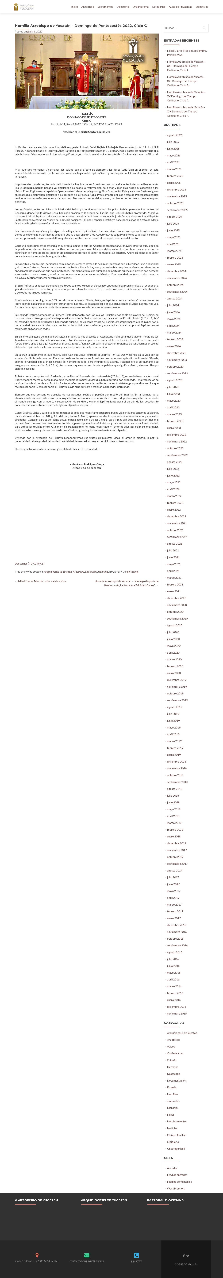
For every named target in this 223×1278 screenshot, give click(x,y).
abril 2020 (173, 652)
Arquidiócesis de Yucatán (58, 571)
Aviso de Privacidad (180, 6)
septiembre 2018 (177, 781)
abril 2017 (173, 897)
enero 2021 (174, 591)
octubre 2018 (175, 775)
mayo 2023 (173, 400)
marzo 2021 (174, 577)
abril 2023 (173, 407)
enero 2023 (174, 427)
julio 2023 (173, 387)
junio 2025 (173, 230)
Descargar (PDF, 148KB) (29, 563)
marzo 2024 (174, 332)
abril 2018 (173, 816)
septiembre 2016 (177, 945)
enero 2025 (174, 264)
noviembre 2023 (177, 359)
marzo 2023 (174, 414)
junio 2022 (173, 475)
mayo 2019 (173, 727)
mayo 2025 (173, 237)
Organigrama (141, 6)
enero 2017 (174, 918)
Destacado (91, 571)
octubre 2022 (175, 448)
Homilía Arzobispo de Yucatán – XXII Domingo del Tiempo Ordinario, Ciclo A (186, 66)
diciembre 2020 (176, 598)
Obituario (173, 1141)
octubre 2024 (175, 284)
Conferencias (175, 1053)
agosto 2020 (174, 625)
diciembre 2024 (176, 271)
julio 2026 (173, 141)
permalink (133, 571)
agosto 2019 (174, 707)
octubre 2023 (175, 366)
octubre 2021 (175, 530)
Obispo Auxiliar (176, 1135)
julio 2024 (173, 305)
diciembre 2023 (176, 352)
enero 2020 (174, 673)
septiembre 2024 (177, 291)
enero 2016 (174, 999)
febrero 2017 (175, 911)
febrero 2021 (175, 584)
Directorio (123, 6)
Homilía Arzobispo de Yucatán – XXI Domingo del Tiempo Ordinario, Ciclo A (186, 81)
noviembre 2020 (177, 604)
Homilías (103, 571)
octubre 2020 (175, 611)
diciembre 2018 (176, 761)
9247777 (136, 1261)
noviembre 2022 (177, 441)
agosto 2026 (174, 135)
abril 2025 (173, 244)
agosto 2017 (174, 870)
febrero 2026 (175, 175)
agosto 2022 (174, 461)
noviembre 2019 (177, 686)
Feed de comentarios (179, 1181)
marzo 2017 (174, 904)
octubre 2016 (175, 938)
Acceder (172, 1168)
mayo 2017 (173, 890)
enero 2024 (174, 346)
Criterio (171, 1060)
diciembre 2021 (176, 516)
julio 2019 (173, 713)
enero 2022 (174, 509)
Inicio (74, 6)
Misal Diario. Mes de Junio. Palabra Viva (40, 581)
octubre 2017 (175, 856)
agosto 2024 (174, 298)
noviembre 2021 (177, 523)
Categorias (158, 6)
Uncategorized (176, 1148)
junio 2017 (173, 884)
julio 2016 (173, 959)
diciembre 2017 (176, 843)
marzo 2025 (174, 250)
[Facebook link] (183, 1256)
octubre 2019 (175, 693)
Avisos (171, 1046)
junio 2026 (173, 148)
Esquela (171, 1087)
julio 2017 (173, 877)
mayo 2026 (173, 155)
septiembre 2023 (177, 373)
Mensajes (173, 1107)
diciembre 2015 (176, 1006)
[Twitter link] (187, 1256)
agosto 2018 (174, 788)
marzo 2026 (174, 169)
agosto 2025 (174, 216)
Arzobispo (87, 6)
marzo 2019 (174, 741)
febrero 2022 (175, 502)
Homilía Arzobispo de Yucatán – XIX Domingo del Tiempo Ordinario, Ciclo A (186, 111)
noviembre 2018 (177, 768)
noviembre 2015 (177, 1013)
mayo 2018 (173, 809)
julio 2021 (173, 550)
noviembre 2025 (177, 196)
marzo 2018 (174, 822)
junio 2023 (173, 393)
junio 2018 (173, 802)
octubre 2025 (175, 203)
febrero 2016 (175, 993)
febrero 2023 (175, 421)
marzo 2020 (174, 659)
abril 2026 (173, 162)
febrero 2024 (175, 339)
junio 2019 (173, 720)
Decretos (172, 1066)
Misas (170, 1114)
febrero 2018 (175, 829)
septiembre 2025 (177, 209)
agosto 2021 (174, 543)
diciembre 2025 (176, 189)
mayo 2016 (173, 972)
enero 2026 (174, 182)
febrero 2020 (175, 666)
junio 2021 (173, 557)
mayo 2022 (173, 482)
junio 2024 (173, 312)
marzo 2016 (174, 986)
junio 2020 (173, 638)
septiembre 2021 (177, 536)
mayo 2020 (173, 645)
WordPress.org (176, 1188)
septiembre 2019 (177, 700)
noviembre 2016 (177, 931)
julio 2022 (173, 468)
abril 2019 (173, 734)
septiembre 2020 (177, 618)
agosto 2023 (174, 380)
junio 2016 (173, 965)
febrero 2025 (175, 257)
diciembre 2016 (176, 925)
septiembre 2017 (177, 863)
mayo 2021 (173, 564)
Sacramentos (105, 6)
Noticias (172, 1128)
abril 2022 (173, 489)
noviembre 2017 (177, 850)
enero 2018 (174, 836)
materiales (173, 1101)
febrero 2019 (175, 747)
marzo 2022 (174, 495)
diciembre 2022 (176, 434)
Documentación (176, 1080)
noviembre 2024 (177, 278)
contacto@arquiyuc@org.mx (87, 1260)
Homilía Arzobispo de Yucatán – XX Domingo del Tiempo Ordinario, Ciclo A (186, 96)
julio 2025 (173, 223)
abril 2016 (173, 979)
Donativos (202, 6)
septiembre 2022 (177, 455)
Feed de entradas (177, 1174)
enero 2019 (174, 754)
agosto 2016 (174, 952)
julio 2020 (173, 632)
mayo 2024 (173, 318)
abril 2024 (173, 325)
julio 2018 (173, 795)
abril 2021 (173, 570)
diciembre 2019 (176, 679)
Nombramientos (177, 1121)
